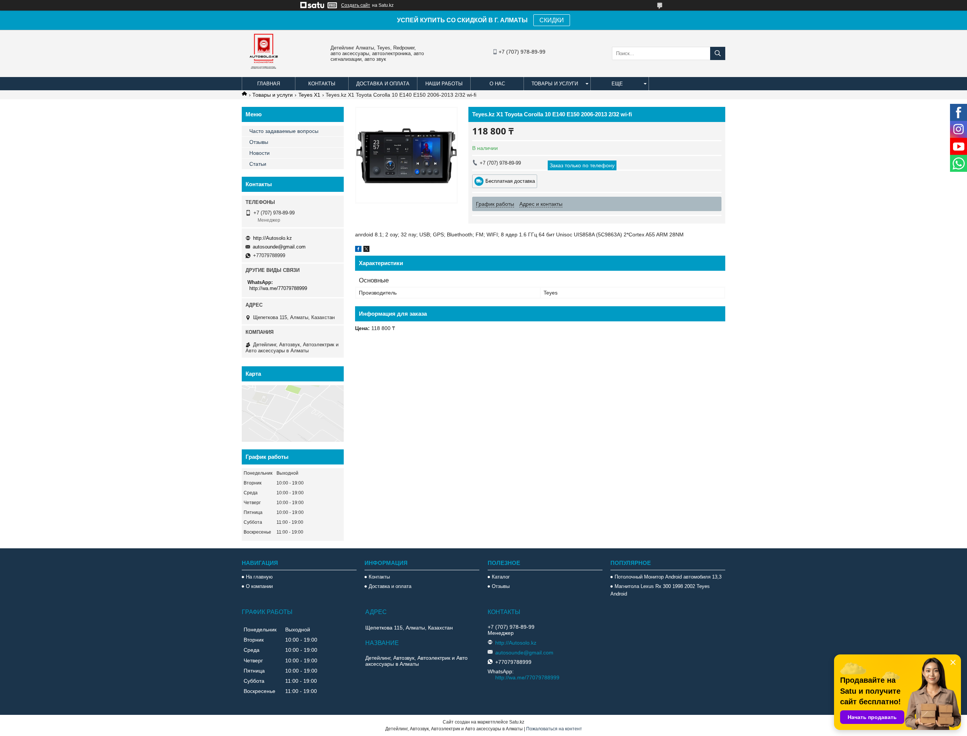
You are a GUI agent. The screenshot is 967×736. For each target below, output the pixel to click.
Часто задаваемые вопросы (283, 131)
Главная (268, 83)
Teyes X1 (309, 95)
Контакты (321, 83)
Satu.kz (516, 722)
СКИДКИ (551, 20)
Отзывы (258, 142)
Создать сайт (355, 5)
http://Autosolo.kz (272, 238)
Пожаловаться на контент (554, 728)
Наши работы (444, 83)
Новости (259, 153)
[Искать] (717, 53)
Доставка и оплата (382, 83)
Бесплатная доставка (510, 181)
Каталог (501, 577)
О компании (259, 586)
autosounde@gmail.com (279, 247)
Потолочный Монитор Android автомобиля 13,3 (668, 577)
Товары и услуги (554, 83)
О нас (497, 83)
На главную (259, 577)
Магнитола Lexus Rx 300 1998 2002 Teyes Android (660, 590)
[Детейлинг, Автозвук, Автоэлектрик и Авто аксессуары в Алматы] (264, 74)
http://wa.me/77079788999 (278, 288)
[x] (366, 250)
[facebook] (358, 250)
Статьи (257, 164)
